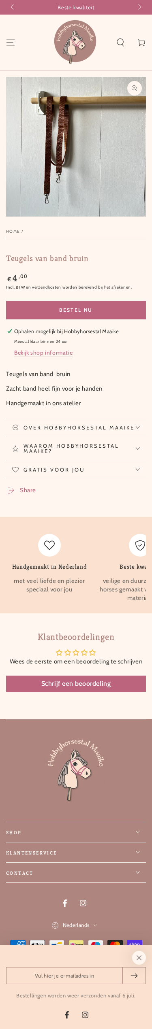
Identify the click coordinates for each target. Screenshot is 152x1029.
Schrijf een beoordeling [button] (76, 683)
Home (13, 231)
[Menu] (10, 42)
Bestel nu (76, 310)
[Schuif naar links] (13, 7)
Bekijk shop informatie (43, 352)
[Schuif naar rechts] (139, 7)
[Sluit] (139, 958)
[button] (120, 42)
